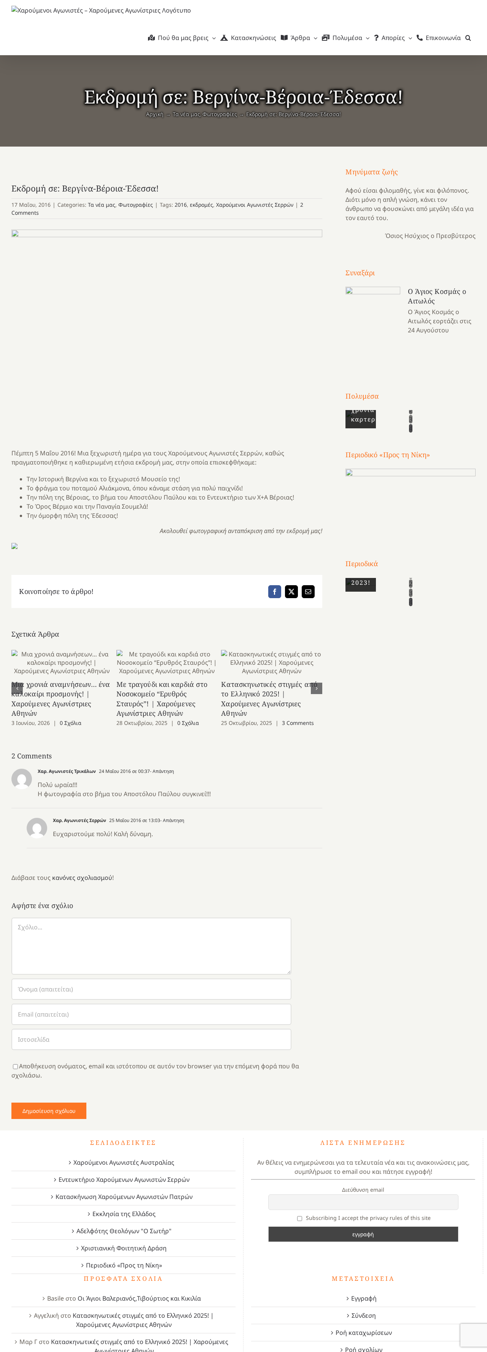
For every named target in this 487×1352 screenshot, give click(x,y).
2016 (181, 204)
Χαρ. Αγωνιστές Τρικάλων (67, 771)
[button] (468, 38)
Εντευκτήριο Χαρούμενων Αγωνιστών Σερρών (124, 1179)
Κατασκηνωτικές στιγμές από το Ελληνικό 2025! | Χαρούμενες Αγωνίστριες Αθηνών (271, 662)
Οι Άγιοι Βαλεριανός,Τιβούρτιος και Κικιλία (139, 1298)
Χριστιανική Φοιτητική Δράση (124, 1248)
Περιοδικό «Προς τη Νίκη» (124, 1265)
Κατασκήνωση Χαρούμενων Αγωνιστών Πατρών (124, 1196)
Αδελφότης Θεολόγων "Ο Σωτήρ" (124, 1231)
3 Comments (298, 722)
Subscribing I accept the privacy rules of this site (367, 1217)
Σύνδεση (364, 1315)
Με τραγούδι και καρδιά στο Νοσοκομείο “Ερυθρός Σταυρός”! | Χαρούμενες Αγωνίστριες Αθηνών (166, 662)
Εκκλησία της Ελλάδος (124, 1214)
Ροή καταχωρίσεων (364, 1332)
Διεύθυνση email (363, 1189)
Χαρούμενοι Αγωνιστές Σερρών (254, 204)
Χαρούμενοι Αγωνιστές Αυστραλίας (123, 1162)
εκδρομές (201, 204)
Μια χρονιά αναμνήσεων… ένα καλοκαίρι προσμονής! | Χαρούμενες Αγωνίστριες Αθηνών (62, 662)
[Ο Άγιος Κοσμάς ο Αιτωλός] (372, 325)
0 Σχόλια (70, 722)
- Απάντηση (162, 771)
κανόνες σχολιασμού (82, 877)
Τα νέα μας (101, 204)
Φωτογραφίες (135, 204)
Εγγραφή (364, 1298)
